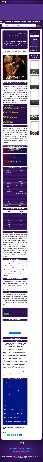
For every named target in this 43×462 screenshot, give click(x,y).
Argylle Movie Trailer (9, 121)
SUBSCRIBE (34, 39)
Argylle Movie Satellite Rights (9, 118)
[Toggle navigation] (40, 2)
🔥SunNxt (11, 21)
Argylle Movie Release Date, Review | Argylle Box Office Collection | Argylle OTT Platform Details (14, 108)
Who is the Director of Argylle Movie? (13, 413)
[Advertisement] (21, 12)
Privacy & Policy (28, 448)
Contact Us (11, 448)
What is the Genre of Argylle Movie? (12, 405)
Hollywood (24, 51)
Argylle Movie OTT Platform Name (10, 117)
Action (10, 51)
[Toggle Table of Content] (25, 106)
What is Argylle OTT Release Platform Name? (14, 386)
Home (4, 33)
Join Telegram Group (15, 333)
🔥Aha (38, 21)
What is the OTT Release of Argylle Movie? (14, 390)
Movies (8, 33)
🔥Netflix (27, 21)
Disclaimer (21, 448)
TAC (33, 448)
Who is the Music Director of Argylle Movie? (14, 409)
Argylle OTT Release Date (10, 120)
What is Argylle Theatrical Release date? (13, 394)
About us (16, 448)
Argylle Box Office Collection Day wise (11, 112)
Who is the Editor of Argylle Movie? (12, 417)
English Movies (14, 51)
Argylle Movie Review (8, 110)
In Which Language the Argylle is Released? (14, 398)
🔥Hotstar (2, 23)
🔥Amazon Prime (33, 21)
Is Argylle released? (9, 382)
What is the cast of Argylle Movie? (12, 402)
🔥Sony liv (16, 21)
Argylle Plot (6, 113)
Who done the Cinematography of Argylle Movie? (15, 422)
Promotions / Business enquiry (19, 451)
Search (38, 25)
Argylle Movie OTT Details (9, 111)
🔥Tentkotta (3, 21)
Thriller (4, 52)
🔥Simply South (21, 21)
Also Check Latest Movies (11, 115)
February (19, 51)
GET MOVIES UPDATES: (32, 33)
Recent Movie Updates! (34, 56)
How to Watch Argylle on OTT (9, 122)
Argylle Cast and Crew (8, 116)
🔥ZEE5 (7, 21)
